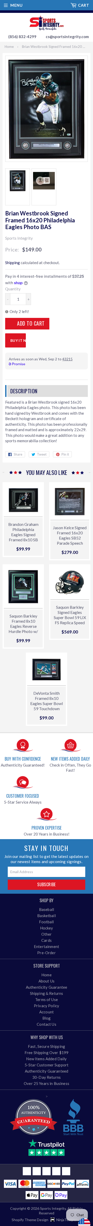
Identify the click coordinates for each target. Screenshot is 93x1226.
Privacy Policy (46, 1005)
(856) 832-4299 (22, 36)
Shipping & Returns (46, 993)
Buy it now (18, 340)
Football (46, 921)
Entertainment (46, 946)
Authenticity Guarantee (46, 987)
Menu (16, 5)
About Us (46, 981)
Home (9, 47)
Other (46, 934)
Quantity (13, 288)
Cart (83, 5)
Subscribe (46, 884)
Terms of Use (46, 999)
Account (46, 1012)
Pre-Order (46, 952)
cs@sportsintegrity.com (67, 36)
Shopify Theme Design (30, 1220)
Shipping (12, 262)
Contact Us (46, 1024)
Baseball (46, 909)
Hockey (46, 928)
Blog (46, 1018)
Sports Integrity (53, 1208)
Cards (46, 940)
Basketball (46, 915)
